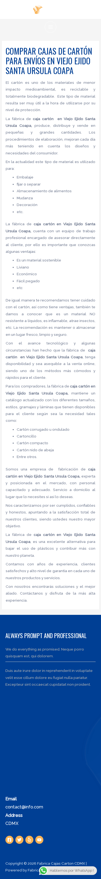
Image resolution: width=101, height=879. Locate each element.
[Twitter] (19, 840)
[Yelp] (29, 840)
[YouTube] (39, 840)
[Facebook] (9, 840)
